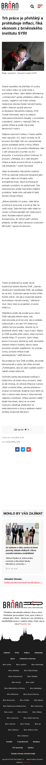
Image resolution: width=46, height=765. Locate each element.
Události (7, 653)
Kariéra (30, 748)
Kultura (26, 653)
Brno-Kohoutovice (15, 676)
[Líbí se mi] (26, 429)
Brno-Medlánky (36, 688)
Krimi (17, 653)
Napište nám (25, 624)
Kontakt (9, 742)
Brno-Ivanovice (13, 718)
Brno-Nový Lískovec (31, 694)
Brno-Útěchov (13, 730)
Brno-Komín (16, 682)
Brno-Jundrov (21, 665)
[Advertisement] (23, 254)
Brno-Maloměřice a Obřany (14, 688)
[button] (32, 6)
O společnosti (22, 742)
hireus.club (26, 762)
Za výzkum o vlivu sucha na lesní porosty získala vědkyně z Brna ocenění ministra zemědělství (22, 550)
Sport (12, 659)
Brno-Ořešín (24, 700)
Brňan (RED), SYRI (13, 442)
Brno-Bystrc (38, 700)
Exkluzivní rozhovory (28, 659)
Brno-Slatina (37, 712)
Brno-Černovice (37, 706)
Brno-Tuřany (25, 724)
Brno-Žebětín (32, 676)
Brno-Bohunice (12, 694)
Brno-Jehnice (10, 724)
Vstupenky (38, 653)
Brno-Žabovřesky (31, 670)
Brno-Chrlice (22, 712)
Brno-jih (38, 724)
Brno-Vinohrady (37, 665)
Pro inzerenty (18, 748)
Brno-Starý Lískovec (31, 718)
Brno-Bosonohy (9, 700)
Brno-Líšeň (30, 682)
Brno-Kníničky (14, 670)
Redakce (36, 742)
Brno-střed (7, 665)
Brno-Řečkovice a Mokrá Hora (14, 706)
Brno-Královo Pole (31, 730)
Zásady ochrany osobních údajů (23, 754)
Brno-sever (8, 712)
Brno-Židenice (23, 736)
